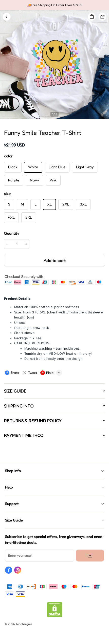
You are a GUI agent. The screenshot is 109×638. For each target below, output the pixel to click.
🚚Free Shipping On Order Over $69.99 (54, 5)
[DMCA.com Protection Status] (54, 616)
